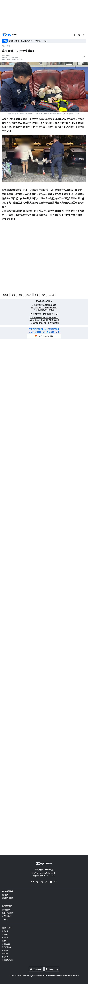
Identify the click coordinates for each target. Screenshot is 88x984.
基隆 (36, 295)
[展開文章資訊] (84, 57)
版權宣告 (5, 919)
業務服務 (5, 953)
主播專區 (5, 941)
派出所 (28, 295)
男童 (20, 295)
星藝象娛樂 (6, 944)
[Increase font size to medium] (74, 34)
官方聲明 (5, 957)
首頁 (3, 46)
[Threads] (41, 882)
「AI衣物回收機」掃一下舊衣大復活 (44, 322)
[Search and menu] (83, 35)
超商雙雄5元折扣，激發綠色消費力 (44, 317)
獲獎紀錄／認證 (7, 960)
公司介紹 (5, 931)
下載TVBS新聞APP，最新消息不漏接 (44, 329)
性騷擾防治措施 (7, 913)
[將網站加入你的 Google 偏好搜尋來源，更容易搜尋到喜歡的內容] (44, 336)
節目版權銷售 (6, 947)
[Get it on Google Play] (51, 969)
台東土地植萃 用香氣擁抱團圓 (44, 305)
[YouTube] (51, 882)
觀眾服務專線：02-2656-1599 (44, 876)
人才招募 (5, 937)
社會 (8, 46)
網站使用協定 (6, 916)
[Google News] (55, 882)
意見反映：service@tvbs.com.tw (44, 873)
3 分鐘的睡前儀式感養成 (44, 310)
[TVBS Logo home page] (9, 34)
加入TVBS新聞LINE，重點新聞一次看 (44, 332)
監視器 (5, 295)
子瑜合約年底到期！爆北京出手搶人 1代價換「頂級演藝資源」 (32, 41)
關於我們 (5, 895)
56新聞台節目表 (7, 898)
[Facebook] (32, 882)
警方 (13, 295)
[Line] (37, 882)
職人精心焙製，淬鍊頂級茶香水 (44, 307)
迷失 (43, 295)
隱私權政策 (6, 910)
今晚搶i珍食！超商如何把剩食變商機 (44, 320)
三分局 (51, 295)
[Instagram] (46, 882)
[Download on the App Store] (36, 969)
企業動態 (5, 934)
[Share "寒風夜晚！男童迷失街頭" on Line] (79, 35)
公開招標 (5, 950)
